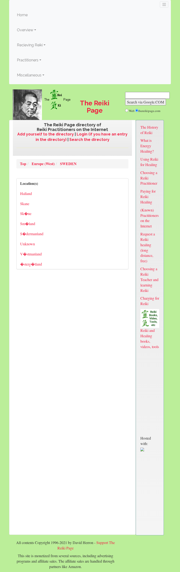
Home (29, 14)
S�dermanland (31, 233)
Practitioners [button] (27, 60)
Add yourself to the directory (45, 134)
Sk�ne (25, 213)
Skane (24, 203)
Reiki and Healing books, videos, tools (149, 338)
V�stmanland (31, 253)
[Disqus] (72, 338)
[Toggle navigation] (164, 4)
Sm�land (27, 223)
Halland (26, 193)
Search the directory (89, 139)
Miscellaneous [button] (29, 75)
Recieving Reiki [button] (30, 45)
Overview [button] (25, 30)
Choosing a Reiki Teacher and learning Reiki (149, 279)
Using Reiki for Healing (149, 162)
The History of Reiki (149, 130)
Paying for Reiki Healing (148, 196)
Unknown (27, 243)
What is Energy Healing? (147, 146)
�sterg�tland (31, 264)
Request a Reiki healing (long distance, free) (147, 247)
